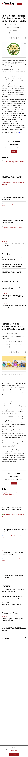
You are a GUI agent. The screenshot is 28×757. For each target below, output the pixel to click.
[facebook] (9, 38)
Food (3, 319)
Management (5, 12)
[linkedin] (11, 38)
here (20, 132)
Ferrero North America (17, 341)
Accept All (14, 754)
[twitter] (14, 38)
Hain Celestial (17, 27)
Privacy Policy (14, 750)
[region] (14, 751)
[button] (3, 4)
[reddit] (16, 38)
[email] (19, 38)
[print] (25, 38)
